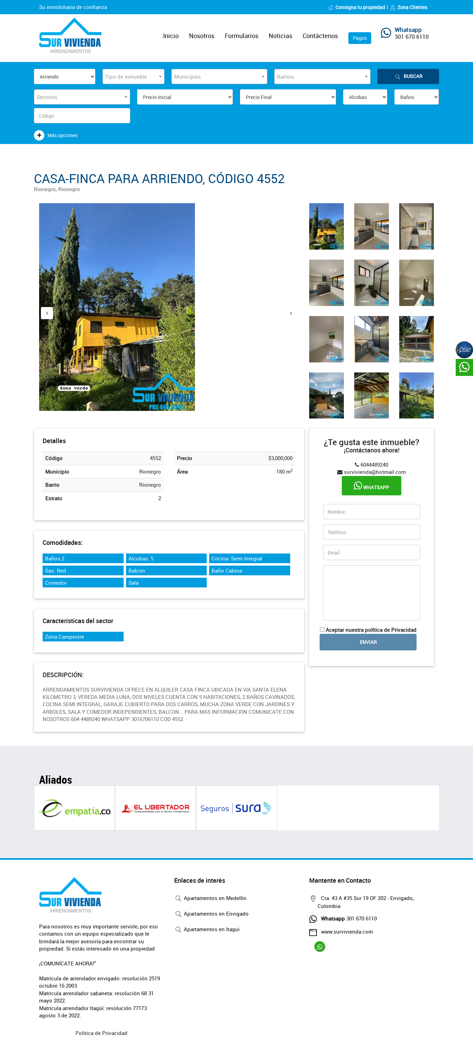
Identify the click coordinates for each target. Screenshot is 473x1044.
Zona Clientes (412, 7)
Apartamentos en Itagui (211, 929)
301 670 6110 (412, 36)
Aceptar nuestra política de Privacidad (371, 629)
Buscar (413, 76)
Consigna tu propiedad (360, 7)
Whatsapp (375, 487)
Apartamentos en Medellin (214, 897)
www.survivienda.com (347, 931)
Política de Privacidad (101, 1032)
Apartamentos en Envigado (215, 913)
